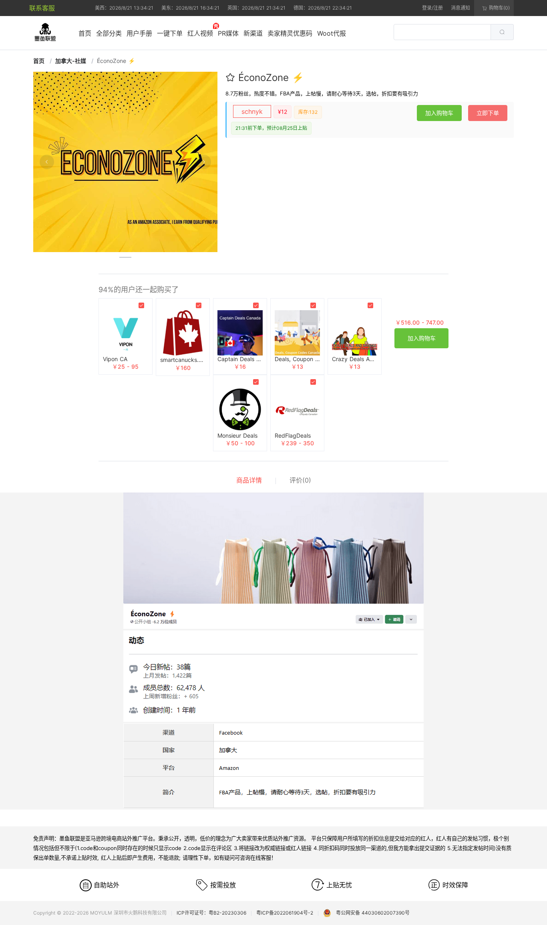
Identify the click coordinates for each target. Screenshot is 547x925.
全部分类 (109, 33)
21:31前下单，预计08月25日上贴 (271, 128)
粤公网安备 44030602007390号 (370, 913)
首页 (84, 33)
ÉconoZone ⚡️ (271, 77)
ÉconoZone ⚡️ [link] (116, 60)
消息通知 (460, 8)
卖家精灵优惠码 (289, 33)
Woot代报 (331, 33)
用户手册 (139, 33)
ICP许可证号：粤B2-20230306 (211, 913)
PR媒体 (228, 33)
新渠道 (253, 33)
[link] (39, 60)
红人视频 (200, 33)
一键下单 (170, 33)
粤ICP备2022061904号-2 (284, 913)
